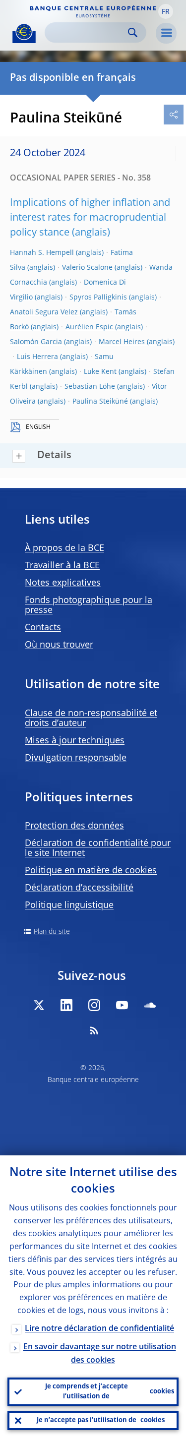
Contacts (43, 627)
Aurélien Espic (89, 327)
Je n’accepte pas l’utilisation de (101, 1420)
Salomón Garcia (36, 342)
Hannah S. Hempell (42, 252)
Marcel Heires (122, 342)
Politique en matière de (91, 870)
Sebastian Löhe (89, 386)
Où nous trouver (59, 645)
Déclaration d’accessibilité (79, 888)
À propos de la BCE (64, 548)
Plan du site (52, 931)
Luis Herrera (37, 357)
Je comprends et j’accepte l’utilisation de (110, 1391)
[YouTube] (122, 1005)
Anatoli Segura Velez (44, 312)
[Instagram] (94, 1005)
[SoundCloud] (150, 1005)
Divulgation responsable (75, 758)
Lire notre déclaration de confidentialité (99, 1329)
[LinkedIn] (66, 1005)
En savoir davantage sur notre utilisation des (99, 1354)
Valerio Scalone (87, 267)
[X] (39, 1005)
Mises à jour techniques (74, 740)
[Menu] (166, 33)
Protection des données (74, 826)
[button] (165, 11)
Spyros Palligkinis (98, 297)
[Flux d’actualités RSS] (94, 1030)
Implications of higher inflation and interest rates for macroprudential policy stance (90, 218)
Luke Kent (100, 371)
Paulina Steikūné (100, 401)
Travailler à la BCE (62, 565)
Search (132, 32)
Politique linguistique (69, 905)
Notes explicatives (63, 583)
